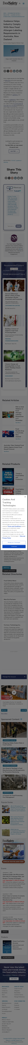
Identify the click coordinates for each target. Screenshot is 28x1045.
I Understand (14, 546)
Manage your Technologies (14, 542)
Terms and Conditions (14, 526)
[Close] (25, 496)
